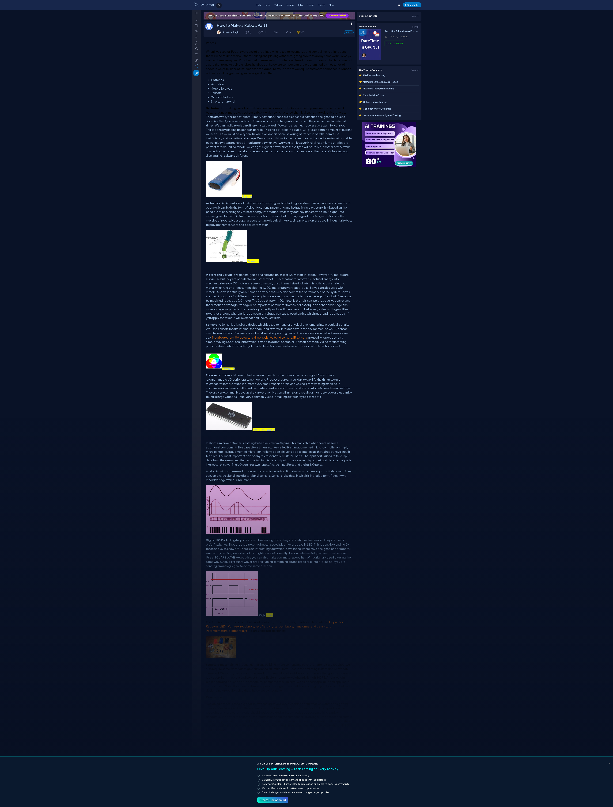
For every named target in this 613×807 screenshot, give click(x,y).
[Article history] (246, 32)
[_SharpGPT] (197, 66)
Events (321, 5)
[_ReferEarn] (197, 54)
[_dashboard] (197, 25)
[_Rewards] (197, 60)
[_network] (197, 48)
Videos (278, 5)
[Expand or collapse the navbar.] (197, 13)
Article (349, 32)
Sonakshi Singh (230, 32)
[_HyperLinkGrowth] (195, 73)
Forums (290, 5)
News (267, 5)
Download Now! (394, 43)
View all (415, 16)
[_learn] (197, 37)
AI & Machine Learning (374, 75)
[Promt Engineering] (389, 144)
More (331, 5)
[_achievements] (197, 43)
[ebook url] (370, 58)
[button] (286, 32)
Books (310, 5)
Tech (258, 5)
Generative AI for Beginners (377, 108)
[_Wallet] (197, 31)
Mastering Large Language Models (380, 81)
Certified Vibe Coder (374, 95)
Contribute (412, 5)
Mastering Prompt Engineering (378, 88)
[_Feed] (197, 20)
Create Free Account (272, 800)
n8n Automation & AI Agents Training (382, 115)
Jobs (300, 5)
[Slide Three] (279, 15)
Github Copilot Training (375, 101)
